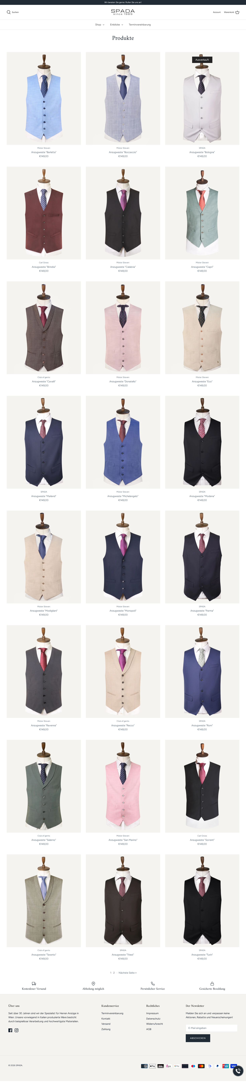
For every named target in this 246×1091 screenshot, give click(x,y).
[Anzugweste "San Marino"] (123, 786)
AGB (148, 1029)
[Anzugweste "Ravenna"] (44, 671)
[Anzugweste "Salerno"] (44, 786)
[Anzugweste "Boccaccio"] (123, 98)
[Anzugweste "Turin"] (202, 900)
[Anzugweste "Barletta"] (44, 98)
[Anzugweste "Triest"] (123, 900)
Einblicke (115, 24)
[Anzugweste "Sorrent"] (202, 786)
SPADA (19, 1065)
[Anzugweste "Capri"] (202, 213)
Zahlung (105, 1029)
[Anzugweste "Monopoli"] (123, 557)
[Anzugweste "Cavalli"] (44, 327)
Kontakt (105, 1018)
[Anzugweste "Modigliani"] (44, 557)
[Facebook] (10, 1030)
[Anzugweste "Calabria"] (123, 213)
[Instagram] (16, 1030)
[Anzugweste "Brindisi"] (44, 213)
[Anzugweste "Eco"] (202, 327)
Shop (98, 24)
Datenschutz (153, 1018)
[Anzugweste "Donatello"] (123, 327)
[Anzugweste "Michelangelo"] (123, 442)
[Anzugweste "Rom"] (202, 671)
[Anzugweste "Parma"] (202, 557)
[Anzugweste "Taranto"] (44, 900)
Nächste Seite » (128, 972)
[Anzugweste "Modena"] (202, 442)
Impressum (152, 1013)
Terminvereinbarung (140, 24)
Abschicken (198, 1038)
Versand (105, 1023)
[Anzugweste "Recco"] (123, 671)
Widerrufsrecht (154, 1023)
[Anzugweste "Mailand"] (44, 442)
